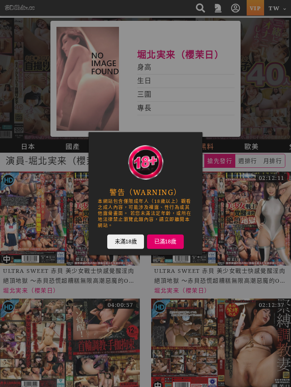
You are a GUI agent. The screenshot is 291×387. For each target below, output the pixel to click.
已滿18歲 (165, 241)
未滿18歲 (126, 241)
